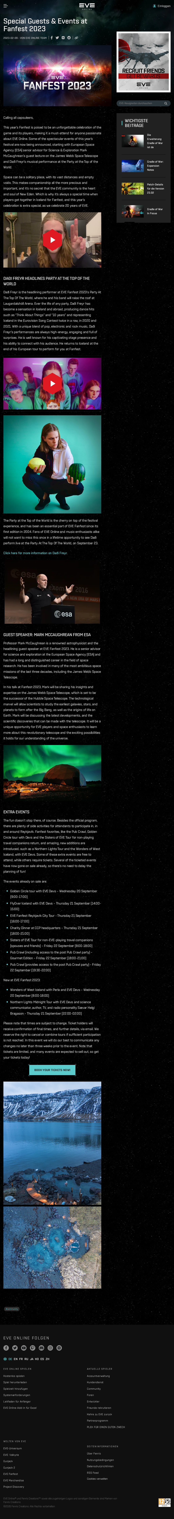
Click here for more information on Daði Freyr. (35, 553)
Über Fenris (94, 1453)
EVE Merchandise (13, 1480)
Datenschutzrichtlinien (100, 1466)
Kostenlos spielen (14, 1375)
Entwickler (93, 1401)
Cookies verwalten (97, 1478)
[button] (162, 6)
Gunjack (8, 1461)
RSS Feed (93, 1472)
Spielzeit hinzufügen (15, 1388)
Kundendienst (95, 1382)
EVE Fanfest (10, 1473)
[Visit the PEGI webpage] (165, 1502)
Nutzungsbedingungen (100, 1460)
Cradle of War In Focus (155, 211)
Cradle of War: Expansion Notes (155, 165)
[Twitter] (15, 1348)
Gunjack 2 (9, 1467)
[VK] (59, 1348)
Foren (90, 1395)
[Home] (87, 8)
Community (94, 1388)
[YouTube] (24, 1348)
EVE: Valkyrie (11, 1454)
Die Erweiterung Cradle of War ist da (155, 141)
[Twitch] (32, 1348)
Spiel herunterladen (15, 1382)
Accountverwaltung (98, 1375)
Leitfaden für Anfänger (17, 1401)
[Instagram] (50, 1348)
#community (12, 1309)
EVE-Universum (12, 1448)
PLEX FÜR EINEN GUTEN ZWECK (106, 1427)
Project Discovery (13, 1486)
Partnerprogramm (97, 1420)
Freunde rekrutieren (99, 1407)
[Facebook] (6, 1348)
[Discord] (41, 1348)
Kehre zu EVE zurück (99, 1414)
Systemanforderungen (16, 1395)
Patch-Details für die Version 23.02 (155, 188)
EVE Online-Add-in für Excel (20, 1407)
